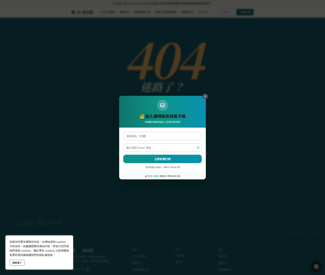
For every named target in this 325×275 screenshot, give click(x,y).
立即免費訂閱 (162, 159)
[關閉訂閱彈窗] (205, 96)
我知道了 (17, 262)
